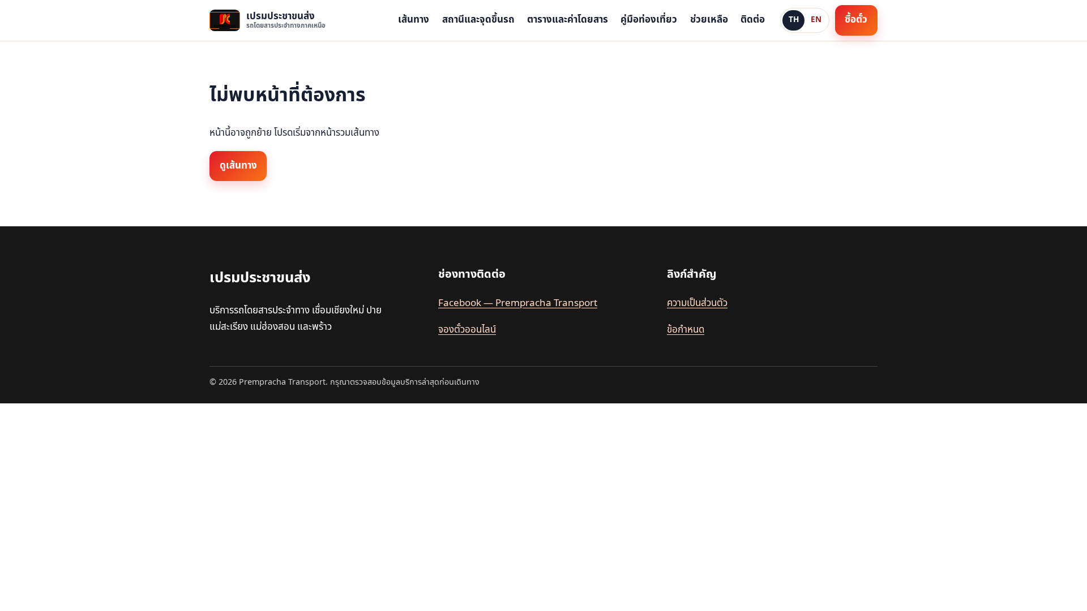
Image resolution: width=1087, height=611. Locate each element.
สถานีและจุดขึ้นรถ (478, 19)
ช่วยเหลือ (709, 19)
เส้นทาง (413, 19)
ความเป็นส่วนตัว (697, 303)
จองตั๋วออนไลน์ (467, 329)
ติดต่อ (753, 19)
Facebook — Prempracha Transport (517, 303)
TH (794, 19)
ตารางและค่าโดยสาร (567, 19)
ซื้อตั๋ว (856, 19)
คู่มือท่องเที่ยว (648, 19)
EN (816, 19)
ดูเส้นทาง (238, 165)
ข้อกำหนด (685, 329)
